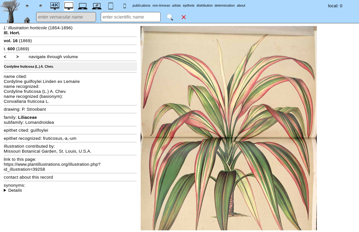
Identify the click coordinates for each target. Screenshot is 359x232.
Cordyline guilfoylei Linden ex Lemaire (42, 81)
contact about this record (28, 177)
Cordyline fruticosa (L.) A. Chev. (29, 66)
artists (176, 5)
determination (225, 5)
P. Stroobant (34, 109)
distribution (205, 5)
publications (141, 5)
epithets (188, 5)
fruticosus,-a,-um (59, 138)
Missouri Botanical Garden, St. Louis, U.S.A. (47, 151)
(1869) (18, 40)
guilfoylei (39, 130)
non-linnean (161, 5)
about (241, 5)
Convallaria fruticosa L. (26, 101)
